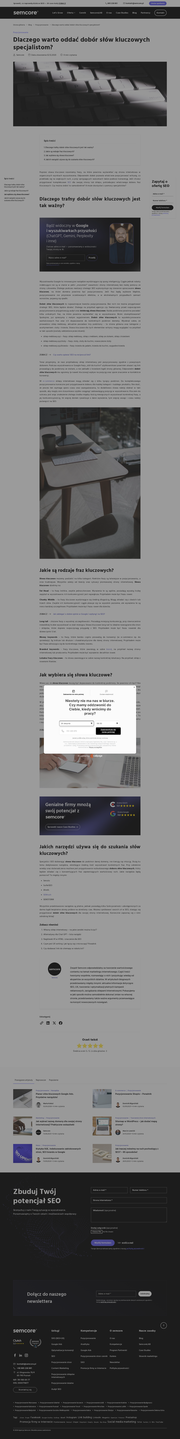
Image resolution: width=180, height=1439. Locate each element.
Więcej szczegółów (95, 747)
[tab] (73, 693)
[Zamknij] (134, 687)
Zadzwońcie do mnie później (108, 730)
